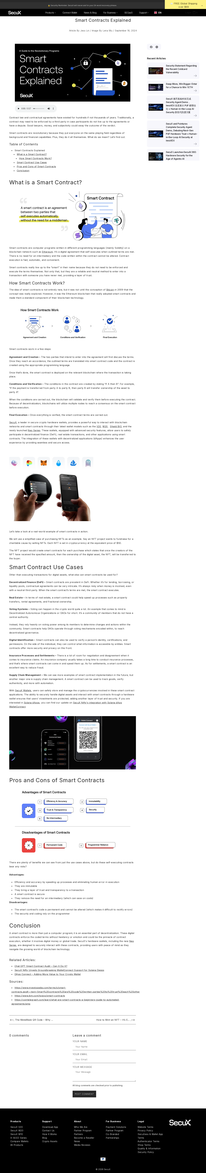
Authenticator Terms (148, 1141)
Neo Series (34, 430)
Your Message (82, 1067)
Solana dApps (32, 702)
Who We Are (80, 1127)
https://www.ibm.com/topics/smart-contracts (40, 995)
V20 (99, 426)
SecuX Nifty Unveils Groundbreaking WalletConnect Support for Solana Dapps (59, 970)
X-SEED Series (18, 1137)
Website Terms (145, 1127)
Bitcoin (110, 289)
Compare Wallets (19, 1141)
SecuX (13, 422)
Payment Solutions (116, 1127)
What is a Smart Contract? (32, 154)
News (77, 1141)
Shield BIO (115, 426)
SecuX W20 (16, 1130)
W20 (105, 426)
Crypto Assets (49, 1141)
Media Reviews (82, 1145)
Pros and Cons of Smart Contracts (36, 166)
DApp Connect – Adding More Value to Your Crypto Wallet (48, 974)
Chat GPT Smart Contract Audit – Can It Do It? (41, 966)
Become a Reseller (84, 1137)
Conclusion (23, 170)
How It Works (49, 1134)
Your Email (80, 1054)
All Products (16, 1145)
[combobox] (157, 12)
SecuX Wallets (23, 690)
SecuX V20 (16, 1127)
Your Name (80, 1041)
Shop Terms (144, 1145)
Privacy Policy (145, 1130)
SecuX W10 (16, 1134)
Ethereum (47, 251)
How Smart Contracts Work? (35, 158)
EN (159, 12)
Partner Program (83, 1130)
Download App (50, 1127)
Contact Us (48, 1130)
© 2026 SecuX (103, 1169)
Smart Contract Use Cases (32, 162)
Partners (78, 1134)
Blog (44, 1137)
